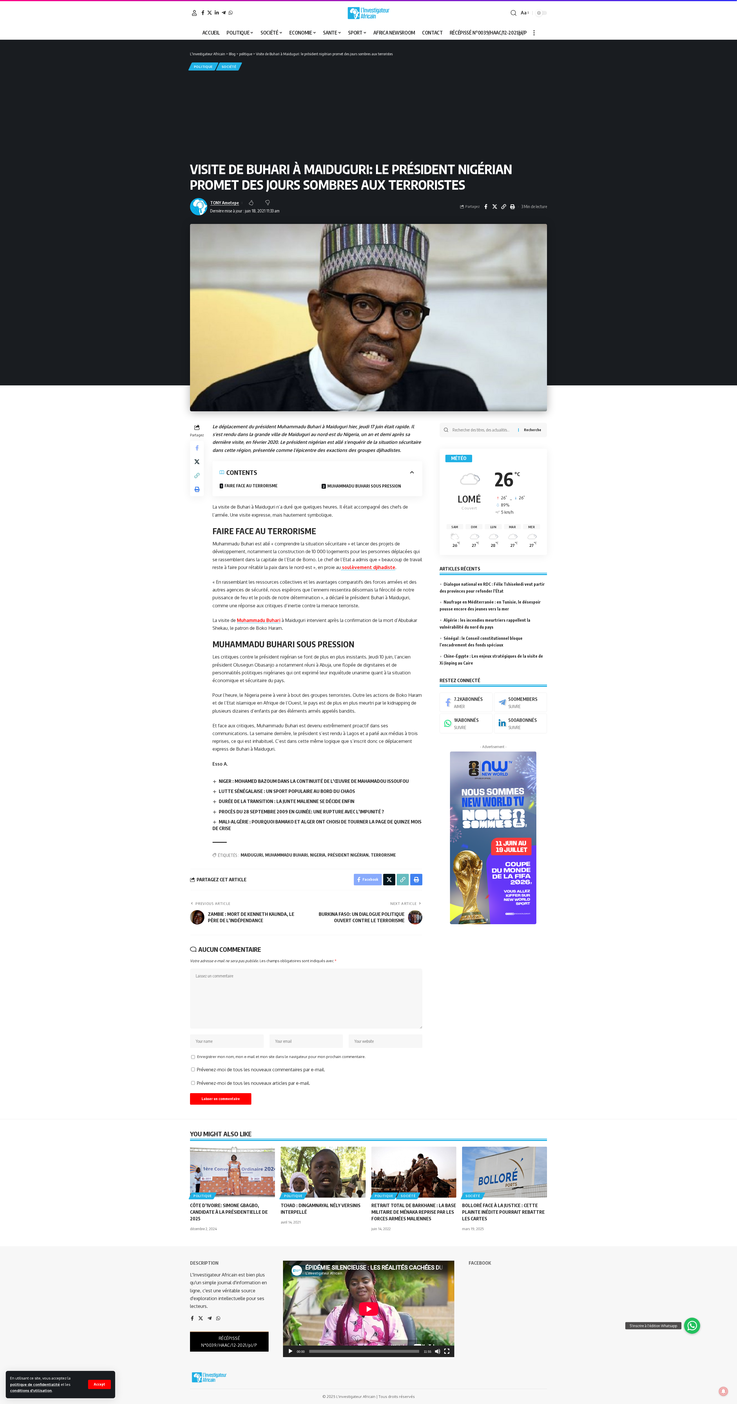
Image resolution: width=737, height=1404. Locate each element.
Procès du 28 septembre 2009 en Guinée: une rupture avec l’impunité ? (301, 812)
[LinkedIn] (216, 12)
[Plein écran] (447, 1351)
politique (203, 66)
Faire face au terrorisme (251, 485)
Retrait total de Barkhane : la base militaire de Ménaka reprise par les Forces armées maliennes (413, 1212)
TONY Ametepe (224, 202)
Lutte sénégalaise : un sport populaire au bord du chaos (287, 791)
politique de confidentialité (35, 1384)
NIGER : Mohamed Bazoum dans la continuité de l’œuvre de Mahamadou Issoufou (314, 781)
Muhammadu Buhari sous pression (364, 486)
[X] (209, 12)
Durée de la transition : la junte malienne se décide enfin (286, 801)
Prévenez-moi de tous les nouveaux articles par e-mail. (253, 1083)
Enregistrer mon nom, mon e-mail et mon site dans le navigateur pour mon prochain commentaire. (281, 1056)
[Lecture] (290, 1351)
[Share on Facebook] (486, 206)
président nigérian (348, 855)
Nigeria (317, 855)
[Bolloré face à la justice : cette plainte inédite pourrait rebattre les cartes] (504, 1172)
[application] (368, 1309)
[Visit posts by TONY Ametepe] (198, 206)
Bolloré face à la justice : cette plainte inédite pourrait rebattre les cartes (503, 1212)
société (229, 66)
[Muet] (437, 1351)
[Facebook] (203, 12)
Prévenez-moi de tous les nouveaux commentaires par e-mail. (261, 1069)
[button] (99, 1384)
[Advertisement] (368, 115)
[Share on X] (495, 206)
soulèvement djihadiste (368, 567)
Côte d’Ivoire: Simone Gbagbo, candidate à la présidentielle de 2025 (229, 1212)
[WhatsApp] (230, 12)
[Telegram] (223, 12)
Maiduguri (252, 855)
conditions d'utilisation (31, 1390)
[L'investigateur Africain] (368, 13)
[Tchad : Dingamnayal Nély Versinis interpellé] (323, 1172)
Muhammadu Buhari (258, 620)
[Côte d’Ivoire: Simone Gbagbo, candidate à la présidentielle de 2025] (232, 1172)
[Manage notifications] (723, 1391)
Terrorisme (383, 855)
